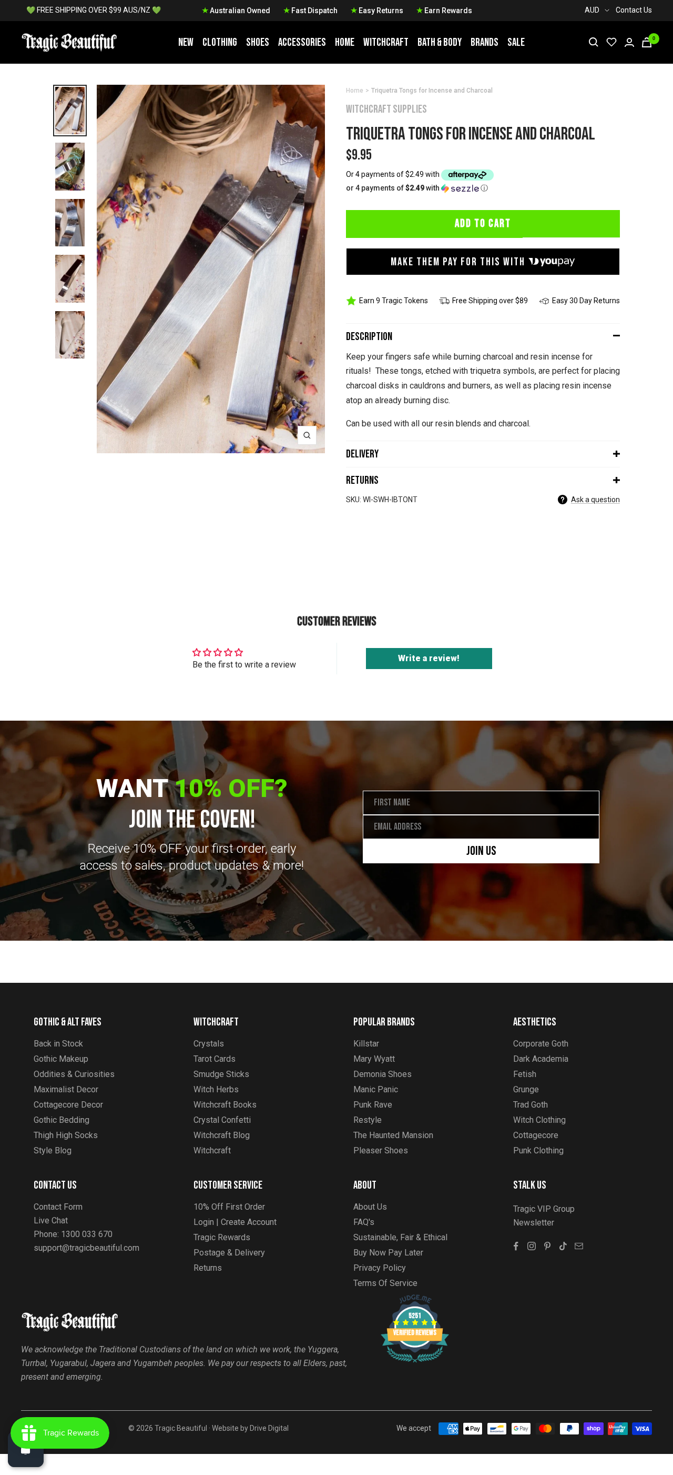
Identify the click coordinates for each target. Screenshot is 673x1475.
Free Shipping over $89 (490, 300)
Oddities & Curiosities (74, 1074)
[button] (483, 188)
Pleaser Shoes (380, 1150)
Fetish (524, 1074)
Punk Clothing (538, 1150)
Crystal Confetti (222, 1120)
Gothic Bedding (61, 1120)
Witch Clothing (539, 1120)
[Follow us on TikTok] (563, 1246)
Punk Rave (372, 1105)
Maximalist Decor (66, 1089)
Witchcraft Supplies (386, 109)
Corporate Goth (540, 1044)
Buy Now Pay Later (388, 1253)
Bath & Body (439, 42)
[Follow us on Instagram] (531, 1246)
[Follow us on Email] (579, 1246)
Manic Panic (375, 1089)
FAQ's (363, 1222)
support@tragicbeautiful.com (86, 1248)
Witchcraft (386, 42)
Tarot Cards (214, 1059)
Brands (484, 42)
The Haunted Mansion (393, 1135)
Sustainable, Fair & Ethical (400, 1237)
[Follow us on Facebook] (516, 1246)
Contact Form (58, 1207)
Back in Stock (58, 1044)
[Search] (593, 42)
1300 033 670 (87, 1234)
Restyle (367, 1120)
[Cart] (646, 42)
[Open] (26, 1449)
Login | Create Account (235, 1222)
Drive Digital (269, 1428)
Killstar (366, 1044)
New (185, 42)
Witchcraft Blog (221, 1135)
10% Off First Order (229, 1207)
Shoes (257, 42)
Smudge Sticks (221, 1074)
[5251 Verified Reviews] (405, 1300)
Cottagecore (535, 1135)
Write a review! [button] (429, 658)
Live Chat (51, 1220)
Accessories (302, 42)
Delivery (362, 454)
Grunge (526, 1089)
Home (344, 42)
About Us (370, 1207)
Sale (516, 42)
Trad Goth (530, 1105)
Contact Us (634, 10)
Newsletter (533, 1223)
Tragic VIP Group (544, 1209)
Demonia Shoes (382, 1074)
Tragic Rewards (221, 1237)
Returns (362, 480)
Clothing (219, 42)
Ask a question (595, 499)
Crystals (208, 1044)
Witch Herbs (216, 1089)
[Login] (629, 42)
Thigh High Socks (66, 1135)
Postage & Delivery (229, 1253)
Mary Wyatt (374, 1059)
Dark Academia (540, 1059)
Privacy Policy (379, 1268)
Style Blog (53, 1150)
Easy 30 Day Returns (586, 300)
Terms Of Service (385, 1283)
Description (369, 336)
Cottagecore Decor (68, 1105)
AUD (592, 10)
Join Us (481, 851)
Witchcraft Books (225, 1105)
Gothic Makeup (61, 1059)
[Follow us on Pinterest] (547, 1246)
